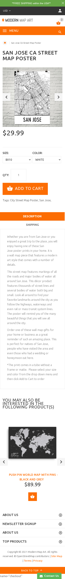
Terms (27, 560)
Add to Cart (29, 188)
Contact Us (51, 575)
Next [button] (58, 97)
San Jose (45, 200)
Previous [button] (6, 97)
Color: (37, 153)
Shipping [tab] (32, 224)
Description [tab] (32, 216)
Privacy (37, 560)
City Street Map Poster (24, 200)
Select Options (32, 496)
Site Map (56, 556)
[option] (32, 97)
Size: (6, 153)
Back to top (30, 570)
